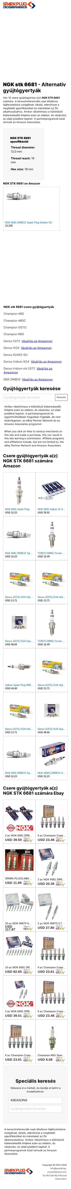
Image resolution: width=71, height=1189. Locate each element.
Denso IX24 (12, 348)
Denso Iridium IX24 (16, 361)
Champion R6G (14, 334)
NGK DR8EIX (12, 379)
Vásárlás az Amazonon (37, 341)
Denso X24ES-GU (16, 355)
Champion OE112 (15, 327)
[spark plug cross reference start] (35, 5)
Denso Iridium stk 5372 (19, 368)
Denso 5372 (12, 341)
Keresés (61, 397)
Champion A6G (14, 313)
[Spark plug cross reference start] (18, 1171)
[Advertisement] (35, 44)
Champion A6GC (15, 320)
